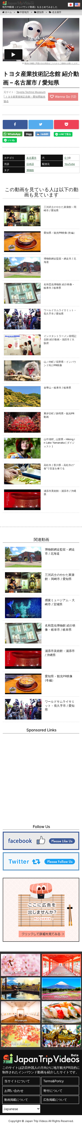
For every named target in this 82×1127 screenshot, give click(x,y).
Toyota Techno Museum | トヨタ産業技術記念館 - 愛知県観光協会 (25, 96)
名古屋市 (31, 157)
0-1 (66, 157)
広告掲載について (55, 1099)
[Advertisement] (41, 776)
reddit (44, 134)
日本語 (30, 164)
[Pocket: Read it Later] (66, 124)
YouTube (69, 164)
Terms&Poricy (53, 1081)
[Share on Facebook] (15, 124)
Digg (29, 134)
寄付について (52, 1091)
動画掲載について (16, 1099)
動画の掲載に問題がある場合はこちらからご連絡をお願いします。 (51, 63)
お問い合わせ (13, 1091)
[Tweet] (40, 124)
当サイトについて (17, 1081)
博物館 (30, 170)
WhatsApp (14, 134)
